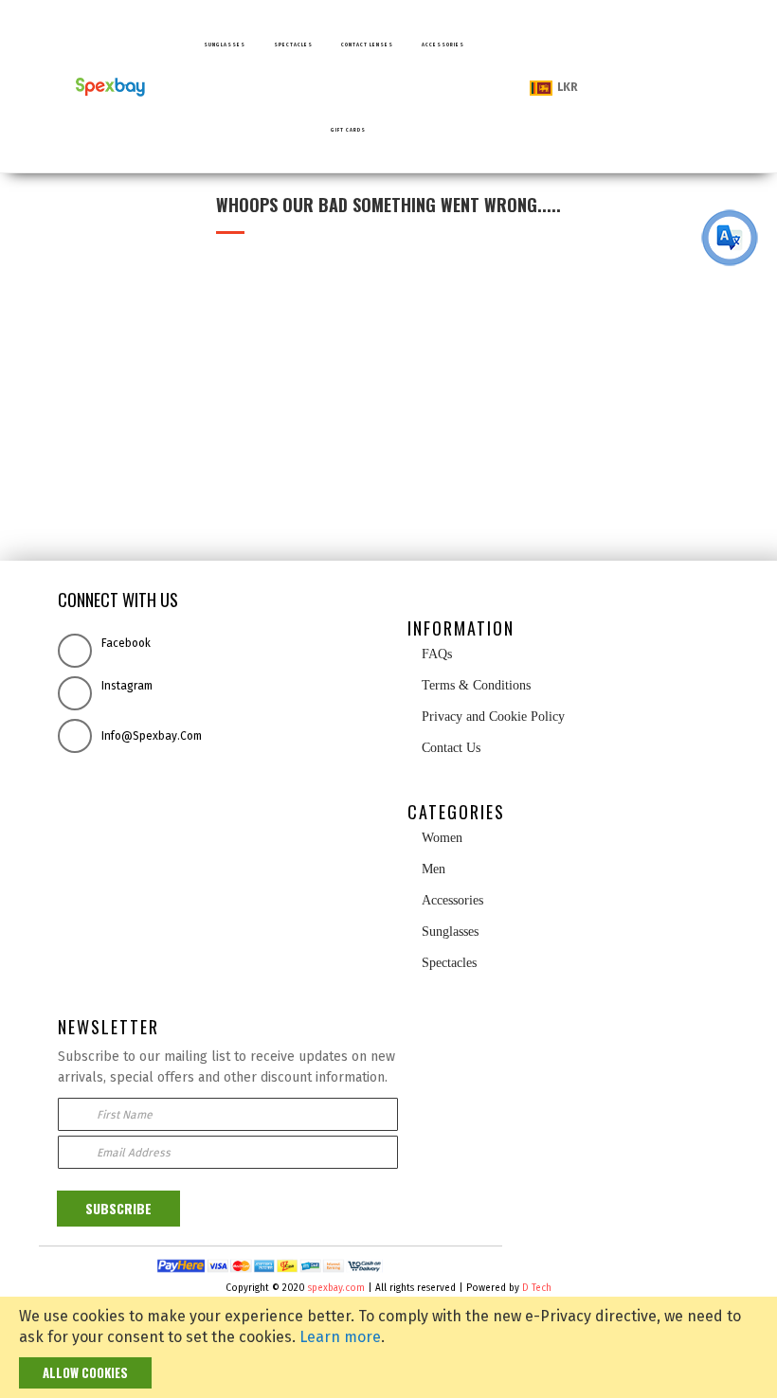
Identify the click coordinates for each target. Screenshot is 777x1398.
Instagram (127, 685)
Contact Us (451, 748)
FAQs (435, 654)
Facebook (126, 643)
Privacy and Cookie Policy (491, 716)
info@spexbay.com (151, 736)
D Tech (536, 1288)
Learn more (340, 1337)
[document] (388, 1347)
